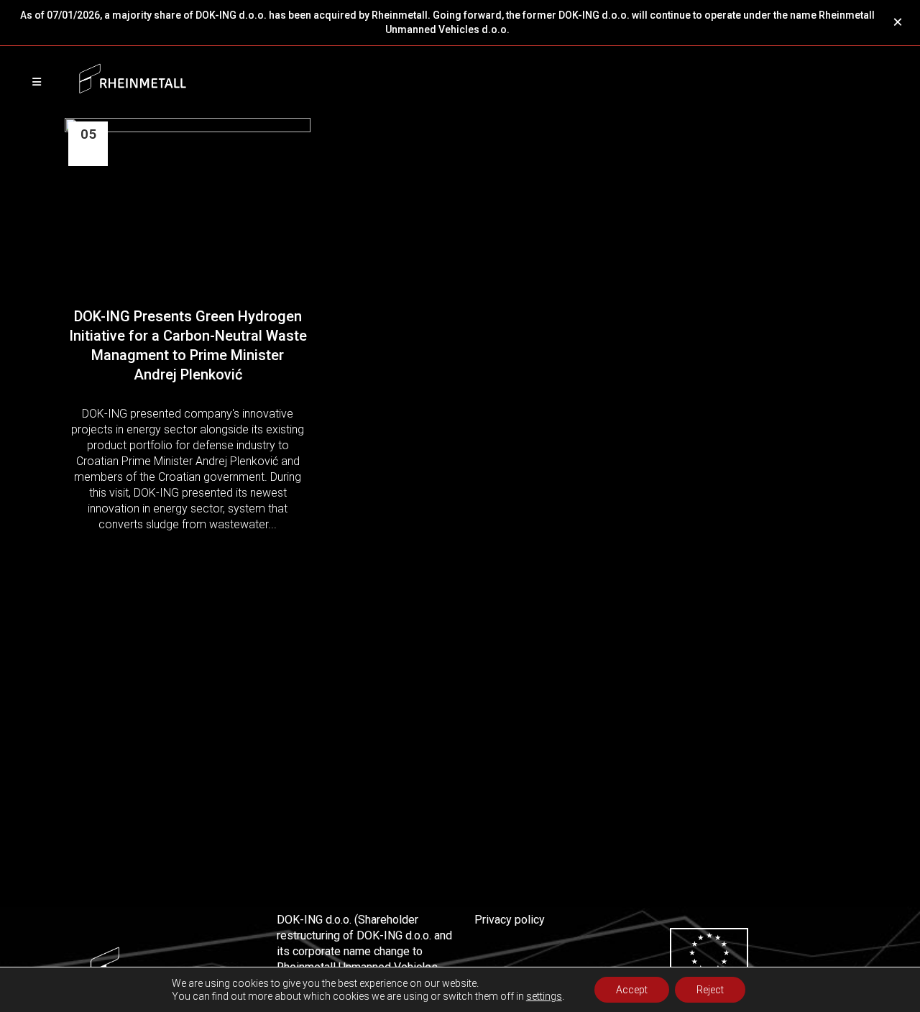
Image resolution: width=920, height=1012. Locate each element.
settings (544, 996)
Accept (632, 989)
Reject (710, 989)
